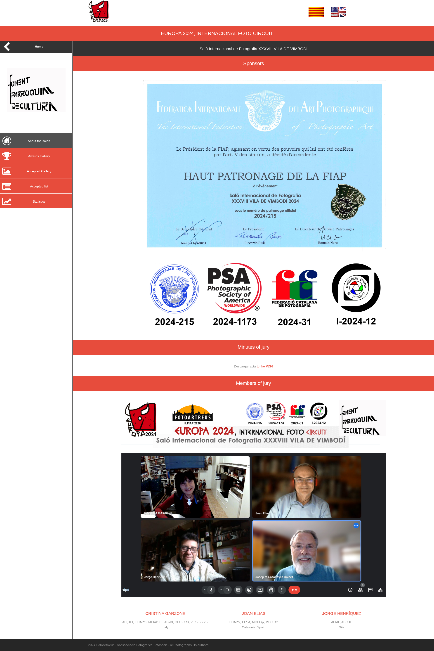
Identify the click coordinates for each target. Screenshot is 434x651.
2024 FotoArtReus (101, 645)
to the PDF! (265, 366)
